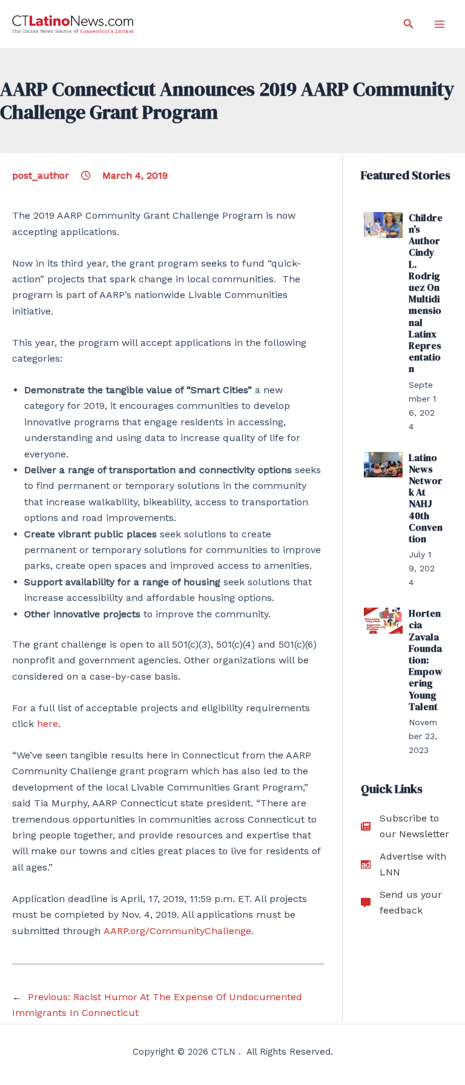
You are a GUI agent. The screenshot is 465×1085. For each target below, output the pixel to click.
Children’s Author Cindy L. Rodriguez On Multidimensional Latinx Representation (426, 293)
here (47, 723)
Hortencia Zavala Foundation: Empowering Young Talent (426, 659)
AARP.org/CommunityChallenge (177, 931)
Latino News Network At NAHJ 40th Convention (426, 498)
